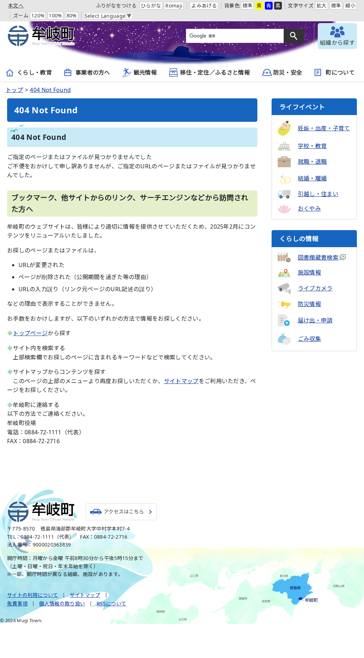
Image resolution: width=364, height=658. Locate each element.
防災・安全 (288, 72)
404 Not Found (50, 90)
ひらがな (151, 5)
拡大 (321, 5)
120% (37, 15)
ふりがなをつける (116, 5)
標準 (247, 5)
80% (71, 15)
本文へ (15, 5)
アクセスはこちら (124, 511)
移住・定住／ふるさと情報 (215, 72)
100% (55, 15)
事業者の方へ (92, 72)
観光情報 (145, 72)
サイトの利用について (32, 595)
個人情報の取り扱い (62, 603)
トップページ (30, 333)
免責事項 (17, 603)
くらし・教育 (34, 72)
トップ (14, 90)
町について (340, 72)
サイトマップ (181, 381)
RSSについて (111, 603)
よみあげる (204, 5)
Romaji (173, 5)
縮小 (350, 5)
